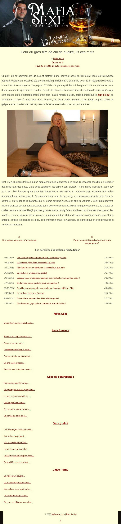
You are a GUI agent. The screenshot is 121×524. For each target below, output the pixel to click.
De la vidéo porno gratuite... (17, 462)
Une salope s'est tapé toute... (17, 489)
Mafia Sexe (58, 58)
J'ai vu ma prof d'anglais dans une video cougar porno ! (92, 241)
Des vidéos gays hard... (15, 436)
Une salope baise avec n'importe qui (19, 240)
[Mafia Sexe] (60, 23)
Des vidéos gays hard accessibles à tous (36, 263)
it (60, 521)
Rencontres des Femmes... (16, 383)
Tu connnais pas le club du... (17, 409)
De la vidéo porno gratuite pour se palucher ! (38, 283)
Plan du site (71, 514)
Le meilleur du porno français (30, 293)
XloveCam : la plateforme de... (18, 336)
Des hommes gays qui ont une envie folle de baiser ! (41, 303)
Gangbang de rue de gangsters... (19, 389)
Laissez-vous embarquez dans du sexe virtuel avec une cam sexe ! (48, 278)
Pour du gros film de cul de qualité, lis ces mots (58, 66)
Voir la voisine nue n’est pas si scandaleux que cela (41, 268)
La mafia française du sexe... (17, 482)
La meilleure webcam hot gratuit (32, 273)
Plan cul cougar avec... (14, 343)
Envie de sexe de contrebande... (19, 323)
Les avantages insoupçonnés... (18, 429)
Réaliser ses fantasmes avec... (18, 369)
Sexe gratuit (57, 62)
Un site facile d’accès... (14, 363)
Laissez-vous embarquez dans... (19, 455)
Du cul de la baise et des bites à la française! (38, 298)
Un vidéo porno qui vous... (16, 495)
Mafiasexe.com (58, 514)
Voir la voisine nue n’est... (15, 442)
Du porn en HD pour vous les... (18, 502)
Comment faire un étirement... (18, 356)
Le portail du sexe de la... (15, 416)
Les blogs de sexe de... (14, 402)
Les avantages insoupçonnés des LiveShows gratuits (41, 257)
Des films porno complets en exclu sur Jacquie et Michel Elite (45, 288)
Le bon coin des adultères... (17, 396)
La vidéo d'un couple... (14, 476)
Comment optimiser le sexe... (17, 349)
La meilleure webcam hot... (16, 449)
